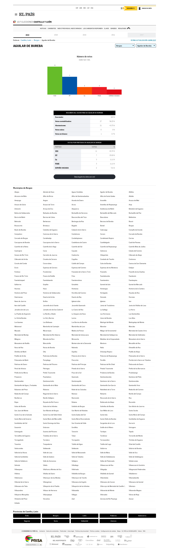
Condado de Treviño (107, 259)
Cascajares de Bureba (22, 242)
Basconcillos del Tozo (79, 217)
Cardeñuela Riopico (107, 238)
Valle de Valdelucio (20, 461)
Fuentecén (132, 276)
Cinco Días (89, 540)
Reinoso (74, 394)
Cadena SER (103, 536)
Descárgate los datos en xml (84, 177)
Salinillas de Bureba (107, 406)
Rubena (74, 402)
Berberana (46, 221)
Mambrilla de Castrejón (51, 326)
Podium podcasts (78, 544)
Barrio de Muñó (19, 217)
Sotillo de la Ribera (106, 427)
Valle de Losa (47, 453)
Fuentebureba (105, 276)
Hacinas (17, 289)
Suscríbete (131, 8)
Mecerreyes (47, 331)
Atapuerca (75, 209)
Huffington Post (59, 540)
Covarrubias (47, 263)
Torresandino (104, 440)
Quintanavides (134, 381)
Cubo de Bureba (105, 263)
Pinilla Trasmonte (49, 373)
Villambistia (104, 478)
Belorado (17, 221)
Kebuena (126, 540)
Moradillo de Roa (134, 343)
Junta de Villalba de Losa (137, 305)
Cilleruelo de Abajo (135, 255)
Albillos (131, 192)
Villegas (74, 495)
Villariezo (132, 486)
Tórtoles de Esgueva (136, 440)
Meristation (122, 544)
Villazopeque (47, 495)
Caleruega (103, 230)
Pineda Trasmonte (106, 369)
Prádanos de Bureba (107, 373)
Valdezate (75, 448)
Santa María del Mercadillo (52, 419)
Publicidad (63, 531)
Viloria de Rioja (134, 495)
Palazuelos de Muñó (21, 360)
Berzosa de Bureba (106, 221)
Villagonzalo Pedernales (137, 469)
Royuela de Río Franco (51, 402)
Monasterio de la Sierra (137, 339)
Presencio (18, 377)
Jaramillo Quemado (78, 305)
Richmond (54, 544)
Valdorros (103, 448)
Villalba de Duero (49, 474)
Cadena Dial (99, 540)
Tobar (74, 436)
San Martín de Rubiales (80, 411)
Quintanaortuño (48, 381)
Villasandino (18, 490)
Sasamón (17, 427)
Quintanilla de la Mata (50, 385)
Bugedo (74, 226)
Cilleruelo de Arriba (21, 259)
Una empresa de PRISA (34, 538)
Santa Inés (104, 415)
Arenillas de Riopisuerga (108, 205)
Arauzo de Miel (134, 200)
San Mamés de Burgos (51, 411)
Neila (102, 347)
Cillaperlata (104, 255)
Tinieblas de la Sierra (50, 436)
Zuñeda (17, 503)
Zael (73, 499)
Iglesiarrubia (76, 301)
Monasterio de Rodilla (21, 343)
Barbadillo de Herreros (79, 213)
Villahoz (17, 474)
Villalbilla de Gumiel (107, 474)
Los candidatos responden (93, 28)
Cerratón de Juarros (50, 255)
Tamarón (75, 432)
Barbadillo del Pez (135, 213)
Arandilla (103, 200)
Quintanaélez (19, 381)
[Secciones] (16, 14)
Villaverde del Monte (107, 490)
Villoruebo (103, 495)
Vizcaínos (46, 499)
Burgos (131, 226)
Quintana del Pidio (135, 377)
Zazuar (131, 499)
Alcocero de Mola (20, 196)
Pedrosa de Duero (20, 364)
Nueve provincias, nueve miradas (70, 28)
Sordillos (75, 427)
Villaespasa (18, 469)
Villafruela (75, 469)
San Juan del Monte (21, 411)
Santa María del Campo (137, 415)
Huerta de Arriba (49, 297)
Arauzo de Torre (48, 205)
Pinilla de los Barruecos (137, 369)
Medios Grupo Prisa (33, 544)
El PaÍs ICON (89, 544)
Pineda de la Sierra (78, 369)
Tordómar (103, 436)
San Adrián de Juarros (136, 406)
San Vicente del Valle (79, 423)
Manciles (132, 326)
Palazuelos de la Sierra (137, 356)
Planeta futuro (117, 540)
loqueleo (110, 544)
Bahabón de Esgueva (136, 209)
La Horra (132, 310)
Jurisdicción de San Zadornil (53, 310)
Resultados (122, 28)
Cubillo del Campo (78, 263)
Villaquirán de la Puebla (51, 486)
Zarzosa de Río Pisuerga (108, 499)
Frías (73, 276)
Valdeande (46, 448)
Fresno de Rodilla (49, 276)
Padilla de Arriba (20, 356)
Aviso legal (71, 531)
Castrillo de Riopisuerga (108, 247)
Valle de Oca (133, 453)
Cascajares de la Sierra (51, 242)
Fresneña (103, 272)
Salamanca (142, 516)
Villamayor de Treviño (79, 478)
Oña (44, 352)
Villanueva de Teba (21, 486)
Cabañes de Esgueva (50, 230)
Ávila (27, 516)
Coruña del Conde (20, 263)
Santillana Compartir (92, 536)
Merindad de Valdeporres (109, 335)
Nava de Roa (18, 347)
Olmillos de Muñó (20, 352)
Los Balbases (47, 322)
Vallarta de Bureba (135, 448)
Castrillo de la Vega (49, 247)
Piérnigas (46, 369)
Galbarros (17, 284)
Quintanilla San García (108, 385)
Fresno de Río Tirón (21, 276)
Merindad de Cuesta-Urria (138, 331)
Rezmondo (75, 398)
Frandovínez (47, 272)
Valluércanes (133, 461)
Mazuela (17, 331)
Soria (56, 521)
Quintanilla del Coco (78, 385)
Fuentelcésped (19, 280)
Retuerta (103, 394)
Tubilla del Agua (77, 444)
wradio (80, 540)
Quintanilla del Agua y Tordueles (25, 385)
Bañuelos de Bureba (50, 213)
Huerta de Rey (77, 297)
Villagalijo (103, 469)
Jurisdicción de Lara (21, 310)
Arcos (74, 205)
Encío (16, 268)
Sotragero (132, 427)
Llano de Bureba (106, 318)
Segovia (27, 521)
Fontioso (17, 272)
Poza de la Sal (76, 373)
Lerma (74, 318)
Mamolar (103, 326)
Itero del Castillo (20, 305)
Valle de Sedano (48, 457)
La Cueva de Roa (77, 310)
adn (119, 536)
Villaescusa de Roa (106, 465)
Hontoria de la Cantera (137, 289)
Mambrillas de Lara (78, 326)
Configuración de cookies (108, 531)
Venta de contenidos (52, 531)
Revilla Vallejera (48, 398)
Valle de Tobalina (77, 457)
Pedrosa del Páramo (50, 364)
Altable (131, 196)
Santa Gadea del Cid (79, 415)
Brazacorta (18, 226)
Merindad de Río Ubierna (51, 335)
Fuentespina (133, 280)
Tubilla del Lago (105, 444)
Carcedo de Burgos (21, 238)
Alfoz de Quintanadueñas (80, 196)
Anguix (45, 200)
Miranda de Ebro (48, 339)
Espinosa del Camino (79, 268)
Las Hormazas (105, 314)
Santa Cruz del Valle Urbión (52, 415)
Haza (45, 289)
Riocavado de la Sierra (108, 398)
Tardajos (103, 432)
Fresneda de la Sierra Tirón (81, 272)
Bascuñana (104, 217)
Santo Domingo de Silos (51, 423)
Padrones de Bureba (50, 356)
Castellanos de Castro (79, 242)
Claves (106, 28)
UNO (72, 540)
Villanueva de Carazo (107, 482)
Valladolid (84, 521)
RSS (144, 531)
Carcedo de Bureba (135, 234)
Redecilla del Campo (21, 394)
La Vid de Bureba (20, 318)
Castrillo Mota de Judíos (137, 247)
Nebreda (75, 347)
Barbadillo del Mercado (108, 213)
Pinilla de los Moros (21, 373)
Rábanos (46, 390)
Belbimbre (132, 217)
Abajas (16, 192)
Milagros (17, 339)
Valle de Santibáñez (21, 457)
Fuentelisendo (48, 280)
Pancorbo (75, 360)
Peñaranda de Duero (136, 364)
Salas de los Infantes (50, 406)
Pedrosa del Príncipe (79, 364)
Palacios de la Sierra (79, 356)
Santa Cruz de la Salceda (23, 415)
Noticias (43, 28)
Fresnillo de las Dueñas (137, 272)
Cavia (45, 251)
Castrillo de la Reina (21, 247)
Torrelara (46, 440)
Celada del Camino (135, 251)
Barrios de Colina (49, 217)
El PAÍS (55, 536)
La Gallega (104, 310)
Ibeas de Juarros (20, 301)
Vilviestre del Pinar (20, 499)
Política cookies (94, 531)
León (84, 516)
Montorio (103, 343)
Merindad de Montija (21, 335)
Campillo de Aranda (135, 230)
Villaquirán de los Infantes (80, 486)
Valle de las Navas (20, 453)
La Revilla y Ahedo (49, 314)
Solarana (46, 427)
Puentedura (47, 377)
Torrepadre (76, 440)
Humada (103, 297)
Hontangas (104, 289)
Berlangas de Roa (78, 221)
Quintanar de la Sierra (108, 381)
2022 (27, 35)
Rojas (16, 402)
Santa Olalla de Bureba (108, 419)
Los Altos (132, 318)
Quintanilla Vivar (134, 385)
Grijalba (45, 284)
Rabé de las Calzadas (79, 390)
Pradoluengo (133, 373)
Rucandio (132, 402)
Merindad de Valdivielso (137, 335)
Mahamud (17, 326)
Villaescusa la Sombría (137, 465)
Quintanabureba (105, 377)
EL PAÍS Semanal (107, 540)
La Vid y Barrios (48, 318)
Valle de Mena (105, 453)
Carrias (131, 238)
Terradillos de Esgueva (22, 436)
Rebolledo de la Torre (107, 390)
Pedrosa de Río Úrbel (107, 364)
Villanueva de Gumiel (136, 482)
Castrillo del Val (77, 247)
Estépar (131, 268)
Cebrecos (103, 251)
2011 (113, 35)
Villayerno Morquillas (21, 495)
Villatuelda (75, 490)
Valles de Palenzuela (107, 461)
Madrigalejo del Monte (136, 322)
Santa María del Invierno (22, 419)
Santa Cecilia (133, 411)
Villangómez (47, 482)
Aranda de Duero (78, 200)
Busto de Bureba (20, 230)
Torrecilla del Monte (136, 436)
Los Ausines (18, 322)
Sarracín (132, 423)
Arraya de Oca (48, 209)
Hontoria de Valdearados (51, 293)
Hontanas (75, 289)
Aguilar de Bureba (106, 192)
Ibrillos (45, 301)
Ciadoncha (75, 255)
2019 (56, 35)
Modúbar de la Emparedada (109, 339)
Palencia (113, 516)
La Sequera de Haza (79, 314)
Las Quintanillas (134, 314)
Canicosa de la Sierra (50, 234)
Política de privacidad (82, 531)
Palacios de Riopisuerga (108, 356)
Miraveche (75, 339)
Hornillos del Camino (79, 293)
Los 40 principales (67, 536)
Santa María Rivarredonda (81, 419)
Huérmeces (18, 297)
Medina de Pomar (78, 331)
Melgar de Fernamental (108, 331)
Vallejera (75, 461)
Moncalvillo (47, 343)
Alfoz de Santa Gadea (107, 196)
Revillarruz (18, 398)
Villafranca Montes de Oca (52, 469)
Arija (130, 205)
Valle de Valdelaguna (136, 457)
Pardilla (103, 360)
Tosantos (17, 444)
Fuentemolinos (77, 280)
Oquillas (74, 352)
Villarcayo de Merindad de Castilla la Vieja (113, 486)
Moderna (66, 544)
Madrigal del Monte (106, 322)
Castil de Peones (134, 242)
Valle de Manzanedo (78, 453)
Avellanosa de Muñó (107, 209)
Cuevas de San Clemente (137, 263)
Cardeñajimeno (77, 238)
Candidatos (52, 28)
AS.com (110, 536)
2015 (84, 35)
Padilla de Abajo (134, 352)
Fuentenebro (104, 280)
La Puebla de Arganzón (22, 314)
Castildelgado (105, 242)
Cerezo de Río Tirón (21, 255)
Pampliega (46, 360)
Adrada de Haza (48, 192)
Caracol (128, 536)
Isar (130, 301)
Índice (140, 531)
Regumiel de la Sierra (50, 394)
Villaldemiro (133, 474)
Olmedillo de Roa (135, 347)
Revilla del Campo (135, 394)
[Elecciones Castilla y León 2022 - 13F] (33, 21)
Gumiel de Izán (105, 284)
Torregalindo (18, 440)
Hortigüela (104, 293)
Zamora (113, 521)
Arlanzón (17, 209)
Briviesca (46, 226)
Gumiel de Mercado (135, 284)
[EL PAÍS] (27, 14)
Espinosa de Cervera (50, 268)
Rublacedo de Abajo (107, 402)
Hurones (132, 297)
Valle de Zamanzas (49, 461)
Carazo (102, 234)
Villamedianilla (134, 478)
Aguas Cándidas (77, 192)
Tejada (131, 432)
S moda (99, 544)
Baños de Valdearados (22, 213)
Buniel (102, 226)
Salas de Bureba (20, 406)
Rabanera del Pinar (21, 390)
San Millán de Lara (106, 411)
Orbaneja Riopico (106, 352)
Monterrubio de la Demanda (81, 343)
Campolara (18, 234)
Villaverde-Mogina (135, 490)
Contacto (42, 531)
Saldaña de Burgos (78, 406)
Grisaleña (75, 284)
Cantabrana (76, 234)
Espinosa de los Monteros (109, 268)
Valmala (17, 465)
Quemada (75, 377)
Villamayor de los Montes (51, 478)
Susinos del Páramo (50, 432)
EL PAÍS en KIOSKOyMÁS (129, 531)
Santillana (79, 536)
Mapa (119, 531)
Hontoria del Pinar (20, 293)
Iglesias (102, 301)
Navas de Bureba (49, 347)
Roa (130, 398)
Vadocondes (18, 448)
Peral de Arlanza (20, 369)
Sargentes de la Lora (107, 423)
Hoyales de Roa (134, 293)
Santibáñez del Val (20, 423)
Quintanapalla (76, 381)
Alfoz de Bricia (48, 196)
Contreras (132, 259)
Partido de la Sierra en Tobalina (140, 360)
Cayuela (74, 251)
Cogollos (75, 259)
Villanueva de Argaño (79, 482)
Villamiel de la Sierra (21, 482)
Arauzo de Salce (20, 205)
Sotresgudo (18, 432)
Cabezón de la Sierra (79, 230)
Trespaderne (47, 444)
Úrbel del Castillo (134, 444)
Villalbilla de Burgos (78, 474)
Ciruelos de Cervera (50, 259)
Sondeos (113, 28)
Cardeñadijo (47, 238)
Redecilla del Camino (136, 390)
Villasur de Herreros (50, 490)
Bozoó (131, 221)
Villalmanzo (18, 478)
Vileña (45, 465)
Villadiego (75, 465)
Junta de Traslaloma (107, 305)
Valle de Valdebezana (107, 457)
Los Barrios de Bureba (79, 322)
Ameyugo (17, 200)
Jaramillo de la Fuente (50, 305)
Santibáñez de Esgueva (137, 419)
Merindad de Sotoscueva (80, 335)
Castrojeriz (18, 251)
